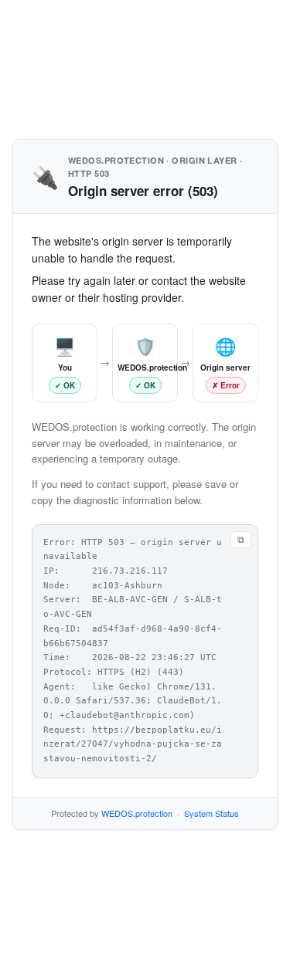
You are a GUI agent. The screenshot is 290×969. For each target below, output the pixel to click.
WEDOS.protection (136, 813)
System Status (211, 813)
